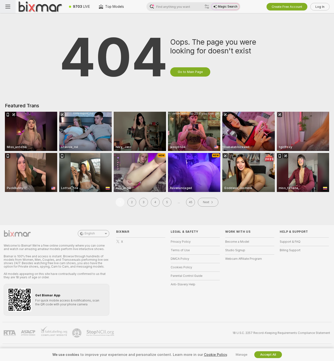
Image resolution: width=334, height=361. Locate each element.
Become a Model (237, 241)
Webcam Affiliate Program (243, 259)
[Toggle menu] (8, 6)
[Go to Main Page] (40, 6)
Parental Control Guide (186, 276)
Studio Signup (235, 250)
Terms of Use (180, 250)
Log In (319, 7)
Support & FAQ (290, 241)
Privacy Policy (181, 241)
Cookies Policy (181, 267)
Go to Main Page (190, 72)
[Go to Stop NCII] (100, 333)
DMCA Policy (180, 259)
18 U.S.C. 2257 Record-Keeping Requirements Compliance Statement (281, 333)
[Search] (206, 6)
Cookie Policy (215, 355)
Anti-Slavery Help (183, 284)
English (90, 233)
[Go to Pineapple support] (77, 333)
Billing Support (290, 250)
